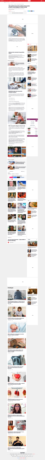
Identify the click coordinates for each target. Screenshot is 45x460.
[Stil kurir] (20, 455)
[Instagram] (22, 458)
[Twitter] (19, 458)
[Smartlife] (25, 455)
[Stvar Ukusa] (33, 455)
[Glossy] (22, 455)
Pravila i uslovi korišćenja (19, 456)
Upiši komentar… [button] (12, 242)
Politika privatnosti (29, 456)
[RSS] (27, 458)
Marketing (13, 456)
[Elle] (19, 455)
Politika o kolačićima (25, 456)
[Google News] (25, 458)
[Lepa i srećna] (2, 0)
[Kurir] (11, 455)
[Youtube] (24, 458)
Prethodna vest (11, 171)
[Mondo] (14, 455)
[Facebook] (18, 458)
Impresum (15, 456)
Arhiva (32, 456)
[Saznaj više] (36, 44)
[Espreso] (16, 455)
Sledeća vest (22, 171)
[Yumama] (30, 455)
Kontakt (22, 456)
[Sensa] (27, 455)
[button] (25, 11)
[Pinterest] (21, 458)
